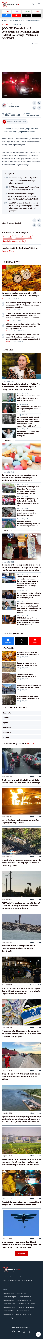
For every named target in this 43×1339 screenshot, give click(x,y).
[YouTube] (16, 15)
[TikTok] (36, 15)
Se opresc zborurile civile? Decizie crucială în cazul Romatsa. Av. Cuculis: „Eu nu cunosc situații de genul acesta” (29, 608)
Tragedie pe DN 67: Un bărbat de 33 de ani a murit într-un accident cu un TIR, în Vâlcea (21, 1076)
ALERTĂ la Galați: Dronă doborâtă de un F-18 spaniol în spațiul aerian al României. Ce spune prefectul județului (24, 207)
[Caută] (33, 4)
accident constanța (24, 237)
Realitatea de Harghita (9, 1307)
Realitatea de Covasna (24, 1300)
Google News (8, 251)
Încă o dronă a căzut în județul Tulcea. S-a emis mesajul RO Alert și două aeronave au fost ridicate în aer (23, 305)
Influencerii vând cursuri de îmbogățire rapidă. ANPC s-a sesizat (29, 408)
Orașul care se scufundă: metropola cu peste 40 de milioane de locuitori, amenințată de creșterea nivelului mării (23, 337)
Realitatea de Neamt (25, 1297)
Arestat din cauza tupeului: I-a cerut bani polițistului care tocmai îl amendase (21, 1203)
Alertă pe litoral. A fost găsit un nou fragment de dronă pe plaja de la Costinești (18, 948)
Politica (8, 331)
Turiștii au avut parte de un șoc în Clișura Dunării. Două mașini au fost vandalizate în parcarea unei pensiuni (21, 991)
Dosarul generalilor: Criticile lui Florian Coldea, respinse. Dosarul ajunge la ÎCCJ (29, 595)
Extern (8, 320)
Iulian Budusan (35, 776)
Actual (16, 20)
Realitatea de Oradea (9, 1304)
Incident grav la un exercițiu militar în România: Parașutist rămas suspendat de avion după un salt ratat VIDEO (21, 1245)
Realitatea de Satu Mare (23, 1314)
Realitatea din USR (8, 1300)
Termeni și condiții (16, 1277)
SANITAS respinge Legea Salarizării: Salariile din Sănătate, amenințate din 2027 (28, 502)
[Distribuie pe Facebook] (39, 103)
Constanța (7, 237)
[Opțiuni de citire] (38, 1334)
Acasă (5, 20)
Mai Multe (21, 1253)
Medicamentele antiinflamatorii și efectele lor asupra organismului (28, 523)
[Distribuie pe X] (39, 108)
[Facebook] (6, 15)
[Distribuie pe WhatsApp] (34, 108)
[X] (26, 15)
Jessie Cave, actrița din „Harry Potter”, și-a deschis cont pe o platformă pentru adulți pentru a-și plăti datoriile (21, 387)
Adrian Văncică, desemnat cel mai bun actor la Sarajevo (28, 433)
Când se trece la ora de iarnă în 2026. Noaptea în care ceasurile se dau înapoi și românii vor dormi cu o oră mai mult (21, 296)
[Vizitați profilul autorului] (4, 105)
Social (4, 299)
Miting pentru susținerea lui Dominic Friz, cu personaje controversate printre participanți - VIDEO (23, 326)
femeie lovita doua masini (13, 241)
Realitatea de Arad (8, 1311)
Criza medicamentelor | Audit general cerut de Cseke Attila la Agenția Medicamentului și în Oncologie (19, 478)
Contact (5, 1277)
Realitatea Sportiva (8, 1293)
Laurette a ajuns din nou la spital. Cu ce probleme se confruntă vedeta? (28, 398)
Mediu (8, 341)
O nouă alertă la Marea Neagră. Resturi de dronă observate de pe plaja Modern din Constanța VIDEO (23, 196)
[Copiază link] (34, 103)
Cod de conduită (27, 1280)
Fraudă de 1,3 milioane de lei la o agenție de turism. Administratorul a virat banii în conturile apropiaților (21, 1034)
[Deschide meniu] (38, 4)
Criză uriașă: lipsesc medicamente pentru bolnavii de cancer (26, 513)
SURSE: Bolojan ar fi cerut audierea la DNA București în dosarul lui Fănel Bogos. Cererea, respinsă (28, 621)
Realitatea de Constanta (26, 1307)
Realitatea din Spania (9, 1318)
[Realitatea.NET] (11, 4)
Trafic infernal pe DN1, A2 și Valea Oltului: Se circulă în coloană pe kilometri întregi (23, 180)
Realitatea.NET (14, 106)
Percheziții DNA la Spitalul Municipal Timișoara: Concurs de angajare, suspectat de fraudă (28, 490)
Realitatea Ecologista (9, 1297)
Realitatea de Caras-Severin (26, 1304)
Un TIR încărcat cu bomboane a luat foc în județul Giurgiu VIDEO (24, 188)
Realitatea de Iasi (8, 1314)
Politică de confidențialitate (11, 1280)
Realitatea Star (21, 1293)
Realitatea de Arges (23, 1311)
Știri (11, 20)
